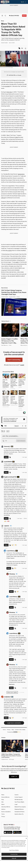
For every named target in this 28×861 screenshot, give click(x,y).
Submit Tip (14, 776)
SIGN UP (24, 15)
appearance (21, 174)
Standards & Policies (19, 811)
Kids (2, 802)
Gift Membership (19, 799)
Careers (16, 794)
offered (3, 197)
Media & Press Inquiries (20, 806)
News (2, 794)
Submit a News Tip (19, 814)
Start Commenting (14, 360)
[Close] (26, 838)
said (17, 262)
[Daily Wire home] (14, 15)
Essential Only (14, 854)
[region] (14, 848)
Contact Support (19, 797)
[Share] (25, 48)
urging (10, 250)
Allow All (14, 858)
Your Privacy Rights (19, 802)
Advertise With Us (5, 806)
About (2, 804)
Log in (22, 365)
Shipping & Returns (19, 809)
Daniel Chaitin (4, 42)
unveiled (7, 86)
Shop (2, 799)
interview (9, 92)
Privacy (3, 816)
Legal (16, 804)
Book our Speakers (6, 811)
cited (16, 137)
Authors (3, 809)
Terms (3, 814)
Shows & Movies (5, 797)
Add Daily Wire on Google (14, 75)
